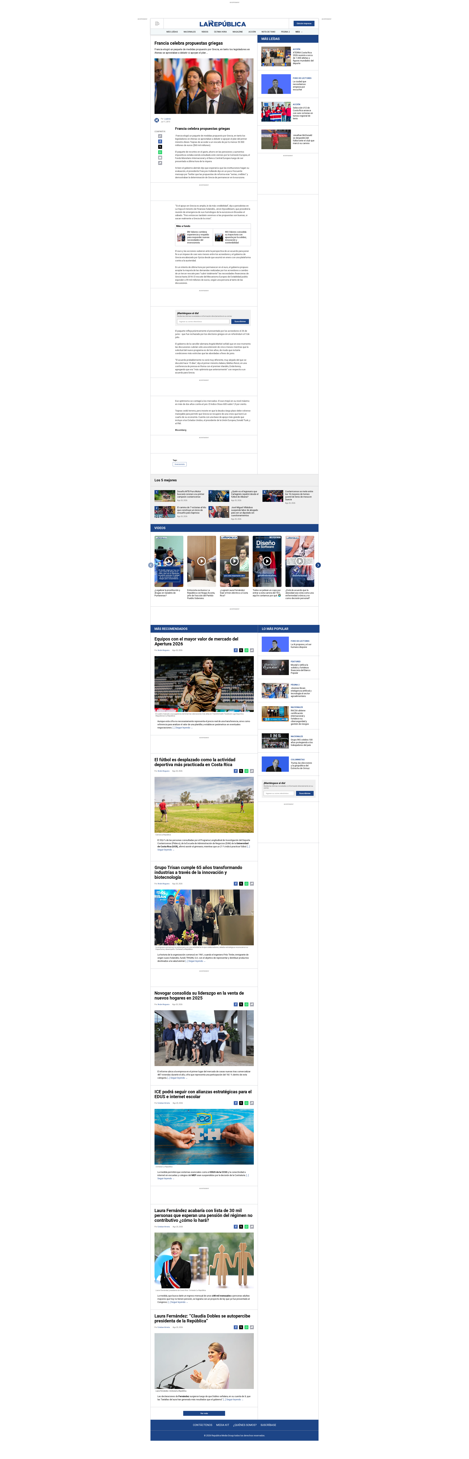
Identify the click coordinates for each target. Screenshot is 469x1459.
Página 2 (295, 685)
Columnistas (298, 759)
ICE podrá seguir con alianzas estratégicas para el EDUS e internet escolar (203, 1094)
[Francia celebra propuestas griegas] (204, 86)
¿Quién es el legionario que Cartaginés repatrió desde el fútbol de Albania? (244, 494)
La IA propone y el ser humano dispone (301, 645)
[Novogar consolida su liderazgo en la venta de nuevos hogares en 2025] (204, 1038)
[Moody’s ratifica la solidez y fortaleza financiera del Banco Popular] (275, 667)
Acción (296, 49)
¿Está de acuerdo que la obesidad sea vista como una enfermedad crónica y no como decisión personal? (299, 594)
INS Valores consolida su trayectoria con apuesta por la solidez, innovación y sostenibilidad (236, 237)
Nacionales (297, 707)
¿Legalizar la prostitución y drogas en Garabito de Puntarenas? (167, 593)
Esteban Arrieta (164, 1103)
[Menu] (158, 23)
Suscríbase (268, 1425)
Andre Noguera (163, 650)
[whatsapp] (4, 116)
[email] (9, 116)
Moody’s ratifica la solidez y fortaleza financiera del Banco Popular (300, 669)
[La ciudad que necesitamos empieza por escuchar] (276, 84)
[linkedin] (9, 111)
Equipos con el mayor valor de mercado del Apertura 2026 (196, 641)
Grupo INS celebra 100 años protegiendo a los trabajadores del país (302, 742)
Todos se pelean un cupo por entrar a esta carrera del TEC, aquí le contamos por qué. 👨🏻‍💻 (267, 593)
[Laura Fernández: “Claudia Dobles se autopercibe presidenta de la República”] (204, 1361)
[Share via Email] (160, 158)
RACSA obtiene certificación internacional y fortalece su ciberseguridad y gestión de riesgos (300, 717)
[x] (4, 111)
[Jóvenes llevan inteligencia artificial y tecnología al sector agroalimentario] (275, 690)
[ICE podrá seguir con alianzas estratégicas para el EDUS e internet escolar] (204, 1137)
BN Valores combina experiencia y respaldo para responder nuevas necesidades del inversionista (198, 237)
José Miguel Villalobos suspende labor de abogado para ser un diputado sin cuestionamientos (244, 511)
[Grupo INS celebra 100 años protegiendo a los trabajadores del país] (275, 741)
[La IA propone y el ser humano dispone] (275, 644)
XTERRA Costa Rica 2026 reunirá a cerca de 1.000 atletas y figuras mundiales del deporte (303, 58)
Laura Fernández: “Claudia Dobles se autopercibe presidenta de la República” (202, 1318)
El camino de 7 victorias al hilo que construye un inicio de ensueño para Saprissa (191, 510)
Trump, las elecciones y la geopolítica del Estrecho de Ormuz (301, 766)
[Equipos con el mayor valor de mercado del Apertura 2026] (204, 684)
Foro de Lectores (302, 78)
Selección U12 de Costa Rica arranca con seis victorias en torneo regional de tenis (303, 113)
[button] (304, 23)
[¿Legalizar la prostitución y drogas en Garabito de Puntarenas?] (169, 561)
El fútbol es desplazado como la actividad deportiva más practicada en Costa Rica (195, 762)
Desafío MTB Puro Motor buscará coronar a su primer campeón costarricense (190, 494)
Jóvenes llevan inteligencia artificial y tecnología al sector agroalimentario (301, 692)
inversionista (180, 464)
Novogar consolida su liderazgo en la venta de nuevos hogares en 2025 (199, 995)
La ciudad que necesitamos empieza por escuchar (299, 85)
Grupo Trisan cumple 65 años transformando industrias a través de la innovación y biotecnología (198, 872)
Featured (296, 661)
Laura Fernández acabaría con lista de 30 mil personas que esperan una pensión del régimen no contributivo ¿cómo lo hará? (203, 1215)
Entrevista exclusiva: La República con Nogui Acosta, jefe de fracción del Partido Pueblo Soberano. (201, 594)
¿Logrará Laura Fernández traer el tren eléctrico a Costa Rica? (234, 593)
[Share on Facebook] (160, 141)
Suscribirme (240, 321)
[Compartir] (160, 163)
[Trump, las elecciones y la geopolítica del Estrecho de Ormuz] (275, 764)
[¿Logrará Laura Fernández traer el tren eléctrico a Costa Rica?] (234, 561)
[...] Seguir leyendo (181, 727)
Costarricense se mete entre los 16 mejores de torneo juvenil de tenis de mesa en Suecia (299, 495)
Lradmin (167, 119)
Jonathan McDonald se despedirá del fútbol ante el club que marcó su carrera (303, 139)
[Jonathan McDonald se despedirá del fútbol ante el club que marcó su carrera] (276, 139)
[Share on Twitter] (160, 147)
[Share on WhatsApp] (160, 152)
